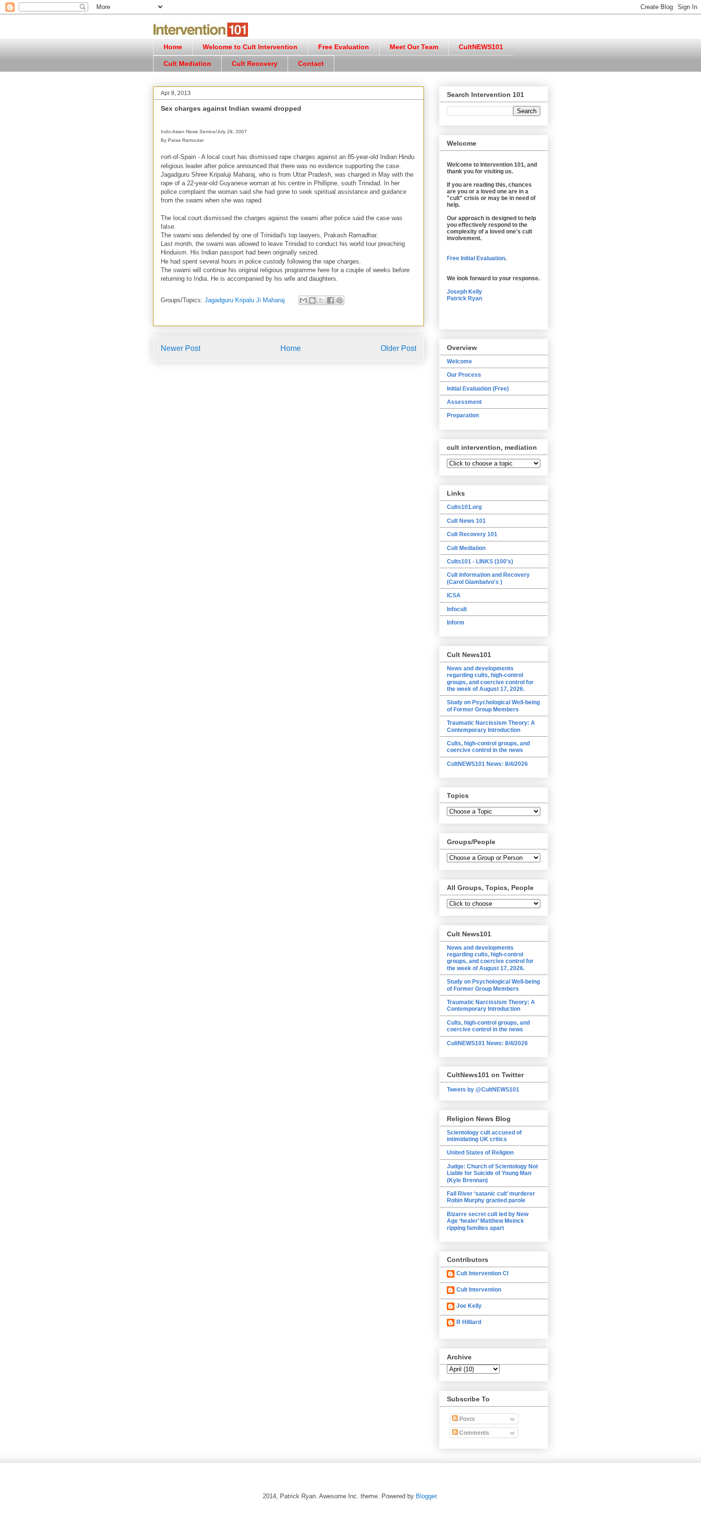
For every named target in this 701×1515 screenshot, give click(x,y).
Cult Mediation (187, 63)
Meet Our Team (414, 47)
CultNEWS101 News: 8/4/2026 (487, 764)
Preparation (463, 415)
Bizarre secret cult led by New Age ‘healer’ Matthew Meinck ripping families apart (487, 1221)
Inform (455, 622)
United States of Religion (480, 1152)
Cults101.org (464, 507)
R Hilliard (468, 1322)
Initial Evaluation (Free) (478, 388)
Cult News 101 (466, 521)
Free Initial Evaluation (476, 258)
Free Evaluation (343, 47)
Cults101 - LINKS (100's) (480, 561)
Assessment (464, 402)
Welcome (459, 361)
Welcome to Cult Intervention (250, 47)
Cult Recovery (255, 63)
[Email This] (303, 300)
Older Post (398, 348)
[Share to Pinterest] (339, 300)
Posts (466, 1419)
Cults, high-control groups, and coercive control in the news (488, 746)
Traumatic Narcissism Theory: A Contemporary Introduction (491, 726)
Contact (311, 63)
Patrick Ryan (464, 298)
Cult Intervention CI (482, 1273)
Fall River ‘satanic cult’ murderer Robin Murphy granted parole (491, 1197)
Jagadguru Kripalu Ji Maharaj (245, 300)
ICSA (454, 595)
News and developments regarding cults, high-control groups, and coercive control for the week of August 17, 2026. (490, 678)
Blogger (426, 1496)
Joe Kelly (469, 1306)
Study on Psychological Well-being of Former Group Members (493, 705)
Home (173, 47)
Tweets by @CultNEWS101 (483, 1089)
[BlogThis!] (312, 300)
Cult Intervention (478, 1289)
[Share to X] (321, 300)
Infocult (457, 609)
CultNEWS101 (481, 47)
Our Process (464, 374)
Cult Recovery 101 (472, 534)
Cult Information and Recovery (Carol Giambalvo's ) (488, 578)
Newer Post (180, 348)
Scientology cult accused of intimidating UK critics (484, 1136)
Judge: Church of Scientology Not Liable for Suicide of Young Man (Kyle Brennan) (492, 1173)
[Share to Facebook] (330, 300)
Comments (473, 1433)
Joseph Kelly (464, 291)
